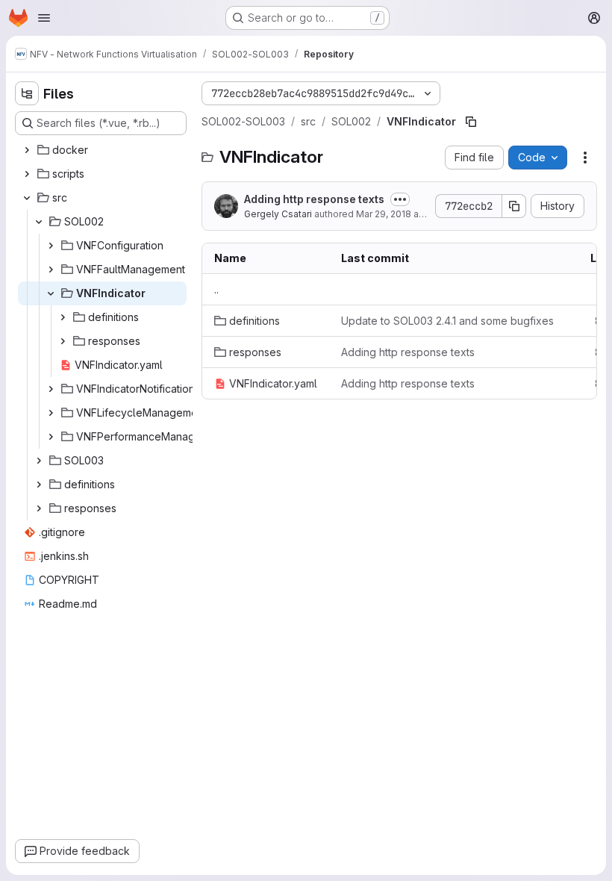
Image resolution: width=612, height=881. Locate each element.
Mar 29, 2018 (383, 214)
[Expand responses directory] (63, 341)
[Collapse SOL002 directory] (39, 222)
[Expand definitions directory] (63, 317)
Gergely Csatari (278, 214)
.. (216, 289)
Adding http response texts (314, 199)
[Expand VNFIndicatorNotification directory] (51, 389)
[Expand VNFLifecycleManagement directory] (51, 413)
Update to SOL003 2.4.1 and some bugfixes (447, 320)
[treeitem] (102, 150)
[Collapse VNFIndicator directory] (51, 293)
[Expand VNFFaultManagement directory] (51, 269)
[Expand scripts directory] (27, 174)
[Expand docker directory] (27, 150)
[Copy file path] (471, 122)
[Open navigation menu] (44, 18)
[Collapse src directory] (27, 198)
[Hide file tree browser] (27, 93)
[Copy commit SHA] (514, 206)
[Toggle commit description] (400, 199)
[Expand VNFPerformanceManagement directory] (51, 437)
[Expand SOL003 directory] (39, 461)
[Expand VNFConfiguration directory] (51, 246)
